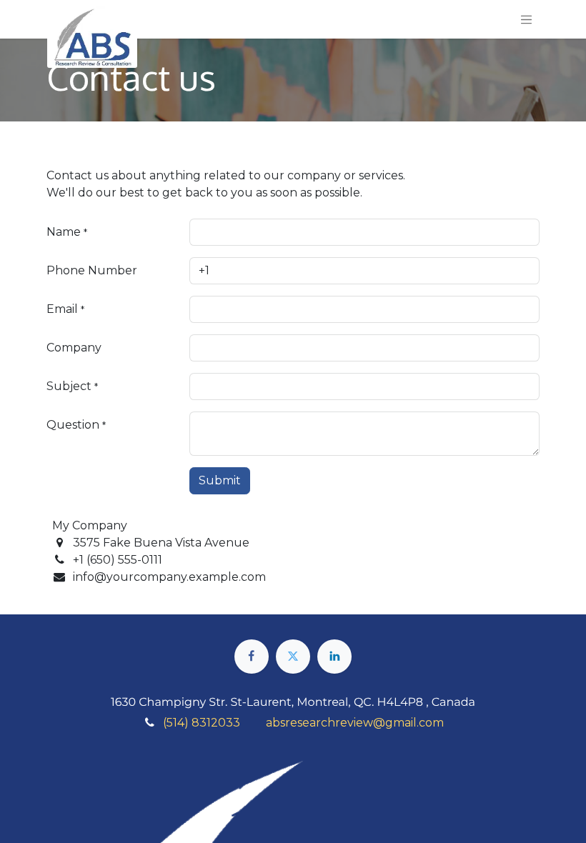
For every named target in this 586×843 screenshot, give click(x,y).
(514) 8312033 (201, 722)
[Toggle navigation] (526, 19)
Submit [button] (220, 480)
